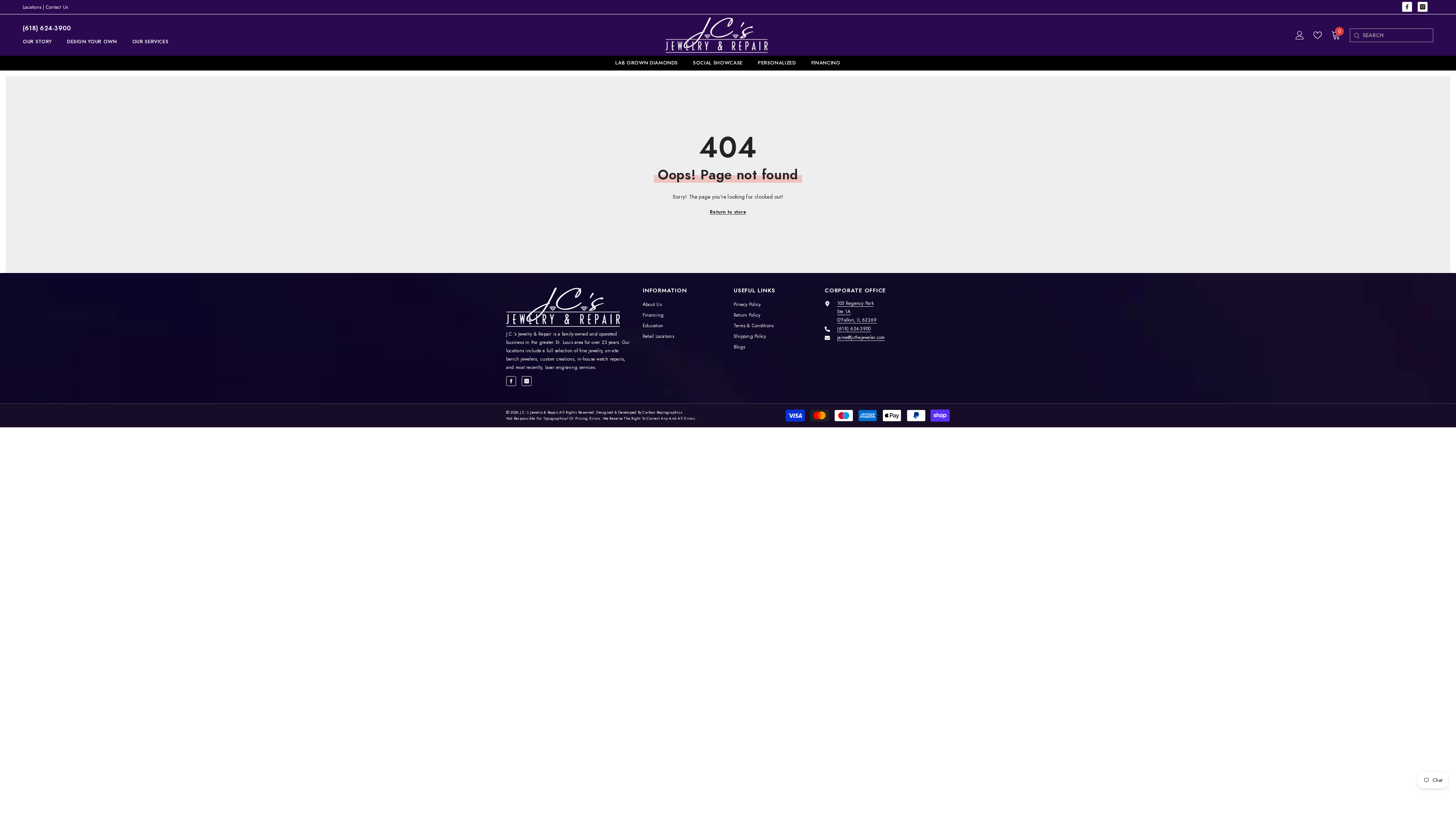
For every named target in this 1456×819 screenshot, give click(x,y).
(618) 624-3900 (47, 28)
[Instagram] (1423, 7)
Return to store (728, 212)
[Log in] (1300, 35)
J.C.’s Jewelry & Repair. (540, 412)
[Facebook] (1407, 7)
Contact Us (57, 7)
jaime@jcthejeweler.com (861, 337)
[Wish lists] (1317, 35)
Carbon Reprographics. (663, 412)
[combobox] (1398, 35)
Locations (32, 7)
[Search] (1356, 35)
